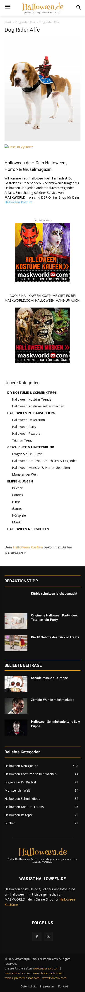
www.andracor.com (17, 973)
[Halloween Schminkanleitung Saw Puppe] (16, 727)
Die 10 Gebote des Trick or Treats (55, 637)
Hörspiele (19, 515)
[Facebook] (36, 936)
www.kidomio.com (54, 978)
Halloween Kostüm (18, 202)
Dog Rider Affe (25, 22)
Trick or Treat (22, 440)
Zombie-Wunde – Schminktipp (52, 700)
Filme (16, 502)
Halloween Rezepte (26, 433)
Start (8, 22)
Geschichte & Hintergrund (30, 447)
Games (17, 508)
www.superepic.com (46, 968)
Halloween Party (24, 426)
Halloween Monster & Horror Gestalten (41, 467)
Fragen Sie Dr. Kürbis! (27, 454)
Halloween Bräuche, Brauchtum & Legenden (45, 461)
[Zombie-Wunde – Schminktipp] (16, 706)
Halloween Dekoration (28, 420)
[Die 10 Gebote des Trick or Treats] (16, 643)
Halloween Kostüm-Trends (31, 399)
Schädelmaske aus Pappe (49, 678)
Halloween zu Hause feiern (31, 413)
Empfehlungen (20, 481)
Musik (16, 522)
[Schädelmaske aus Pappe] (16, 684)
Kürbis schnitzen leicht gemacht (54, 593)
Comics (17, 495)
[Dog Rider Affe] (42, 140)
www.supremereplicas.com (22, 978)
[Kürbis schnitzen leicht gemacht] (16, 599)
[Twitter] (48, 936)
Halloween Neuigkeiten (28, 529)
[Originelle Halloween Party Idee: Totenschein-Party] (16, 621)
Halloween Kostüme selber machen (38, 406)
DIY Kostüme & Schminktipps (32, 392)
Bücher (17, 488)
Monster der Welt (25, 474)
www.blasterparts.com (47, 973)
